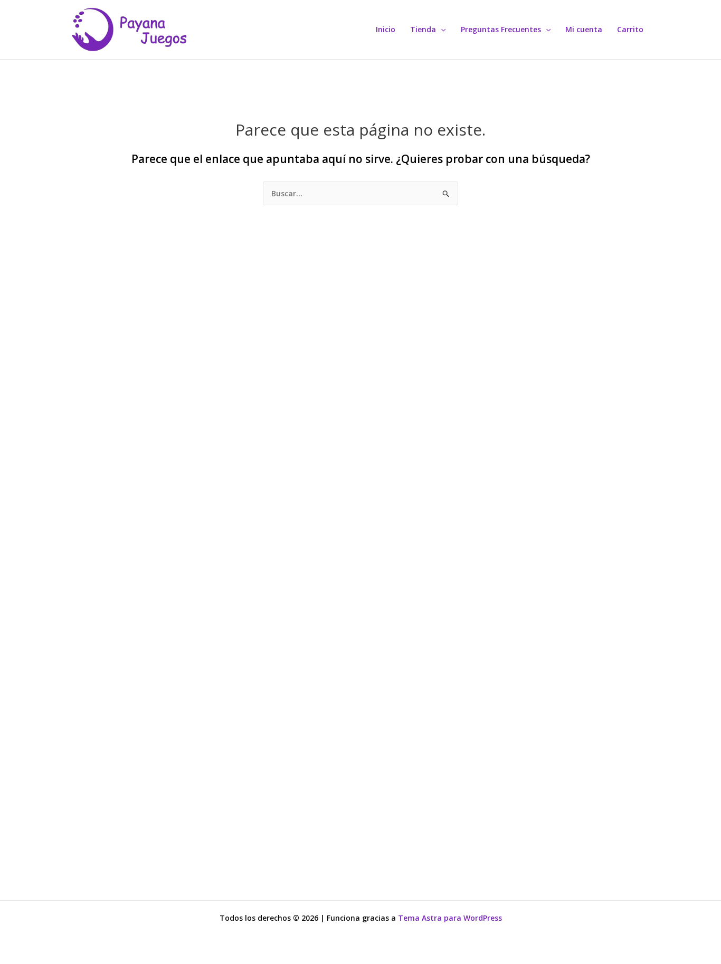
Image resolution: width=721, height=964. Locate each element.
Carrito (630, 29)
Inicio (385, 29)
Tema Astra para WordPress (450, 918)
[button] (440, 29)
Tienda (423, 29)
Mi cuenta (583, 29)
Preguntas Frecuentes (501, 29)
